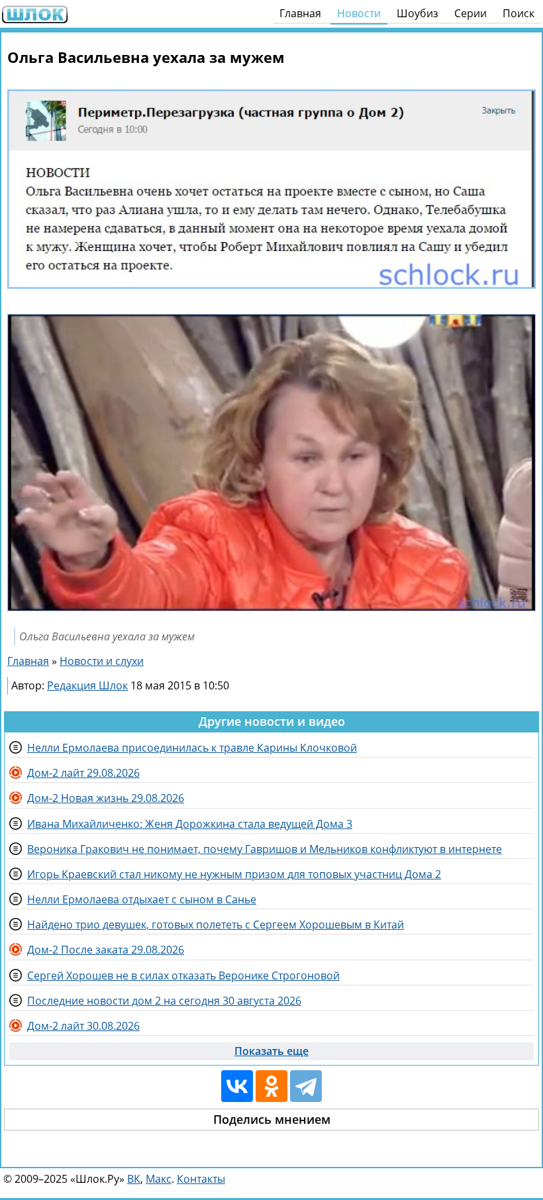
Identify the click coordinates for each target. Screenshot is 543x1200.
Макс (159, 1179)
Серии (470, 13)
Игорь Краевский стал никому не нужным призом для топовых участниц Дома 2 (234, 874)
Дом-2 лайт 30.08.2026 (83, 1026)
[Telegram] (306, 1086)
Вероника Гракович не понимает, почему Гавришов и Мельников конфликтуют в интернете (264, 849)
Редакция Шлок (87, 685)
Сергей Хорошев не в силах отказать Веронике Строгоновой (183, 975)
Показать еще (271, 1051)
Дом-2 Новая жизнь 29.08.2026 (105, 798)
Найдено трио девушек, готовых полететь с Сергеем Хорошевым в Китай (215, 924)
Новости (359, 13)
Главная (300, 13)
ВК (133, 1179)
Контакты (201, 1179)
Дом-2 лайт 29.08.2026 (83, 773)
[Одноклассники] (271, 1086)
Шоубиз (417, 13)
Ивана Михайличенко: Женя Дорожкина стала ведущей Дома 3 (189, 824)
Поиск (518, 13)
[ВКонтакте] (237, 1086)
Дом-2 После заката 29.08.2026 (105, 949)
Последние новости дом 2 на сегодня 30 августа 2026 (164, 1000)
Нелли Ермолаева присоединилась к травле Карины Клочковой (192, 747)
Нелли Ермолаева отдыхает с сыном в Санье (141, 899)
